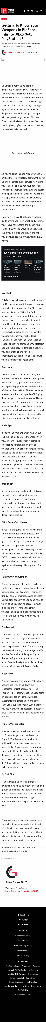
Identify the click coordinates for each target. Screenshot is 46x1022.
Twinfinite (26, 966)
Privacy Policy (23, 955)
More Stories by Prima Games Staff (21, 891)
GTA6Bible (23, 990)
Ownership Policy (23, 950)
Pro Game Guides (13, 966)
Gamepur (37, 966)
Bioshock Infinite (9, 858)
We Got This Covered (17, 974)
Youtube (24, 924)
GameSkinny (31, 978)
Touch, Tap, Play (11, 986)
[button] (41, 10)
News (4, 19)
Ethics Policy (23, 940)
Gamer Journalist (17, 978)
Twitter (24, 920)
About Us (23, 930)
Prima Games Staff (16, 52)
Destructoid (33, 974)
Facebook (24, 915)
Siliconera (33, 970)
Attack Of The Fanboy (17, 970)
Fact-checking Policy (23, 945)
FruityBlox (24, 986)
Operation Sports (16, 982)
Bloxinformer (36, 986)
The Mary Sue (31, 982)
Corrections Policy (23, 935)
